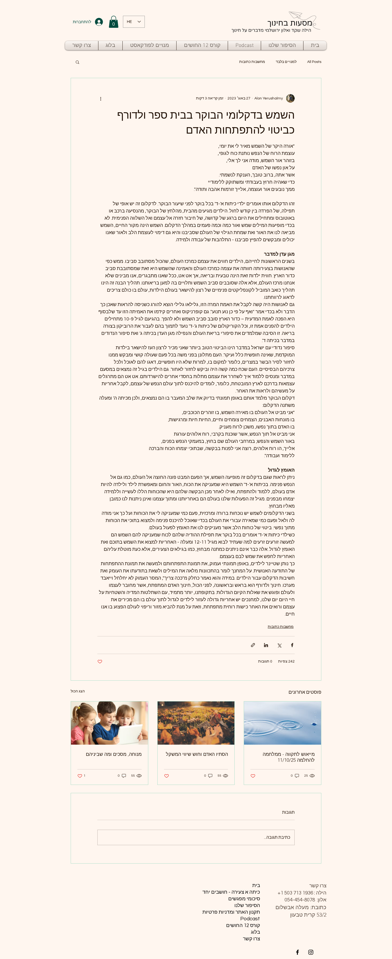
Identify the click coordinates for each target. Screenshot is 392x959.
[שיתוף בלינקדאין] (266, 645)
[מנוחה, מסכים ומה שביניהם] (109, 723)
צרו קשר (251, 938)
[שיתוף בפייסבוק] (292, 645)
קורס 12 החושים (243, 925)
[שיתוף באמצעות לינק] (252, 645)
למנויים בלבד (286, 62)
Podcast (250, 918)
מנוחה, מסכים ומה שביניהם (114, 754)
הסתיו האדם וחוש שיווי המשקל (197, 754)
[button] (114, 22)
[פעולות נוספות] (100, 98)
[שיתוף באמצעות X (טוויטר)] (279, 645)
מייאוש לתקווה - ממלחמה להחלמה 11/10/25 (289, 757)
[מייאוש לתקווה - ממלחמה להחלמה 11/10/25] (282, 723)
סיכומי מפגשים (244, 898)
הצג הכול (78, 691)
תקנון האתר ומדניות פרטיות (236, 912)
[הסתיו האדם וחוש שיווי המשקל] (196, 723)
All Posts (314, 62)
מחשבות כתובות (252, 62)
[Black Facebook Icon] (297, 952)
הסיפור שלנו (247, 905)
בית (256, 885)
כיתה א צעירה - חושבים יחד (236, 892)
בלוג (255, 932)
